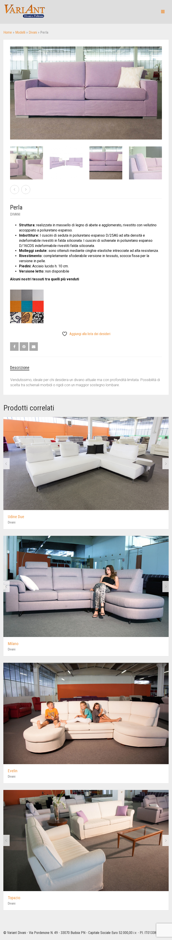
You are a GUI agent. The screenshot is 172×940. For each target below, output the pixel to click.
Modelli (20, 32)
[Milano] (25, 189)
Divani (33, 32)
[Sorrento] (14, 189)
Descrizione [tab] (19, 367)
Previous (12, 87)
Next (159, 87)
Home (7, 32)
